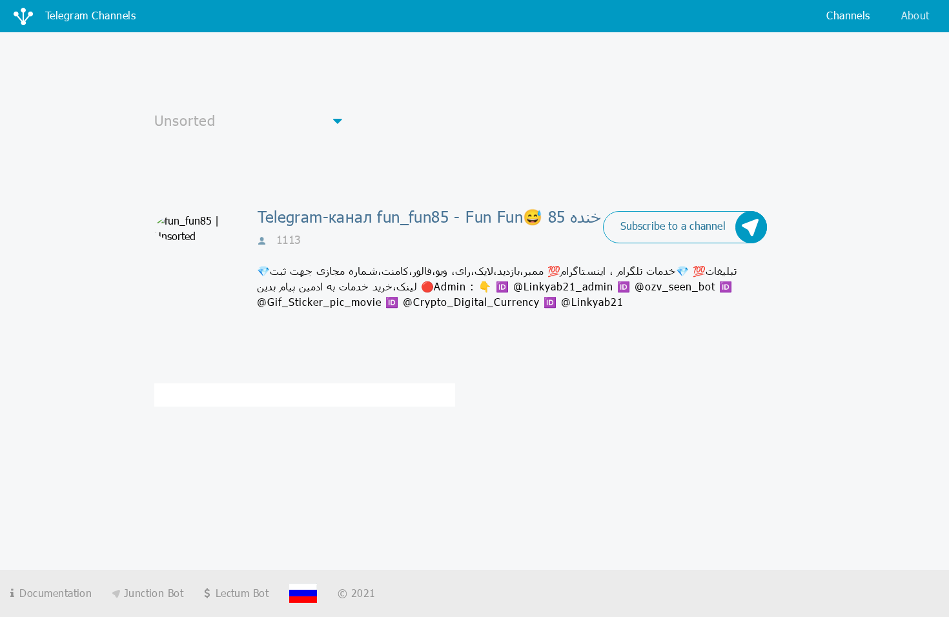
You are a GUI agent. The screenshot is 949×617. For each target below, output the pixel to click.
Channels (848, 15)
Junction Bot (151, 593)
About (915, 15)
